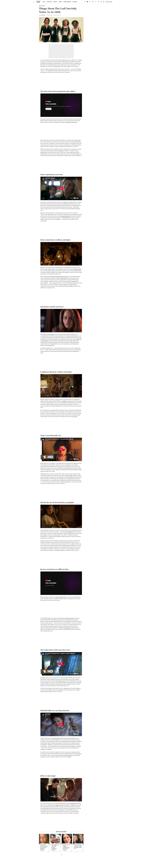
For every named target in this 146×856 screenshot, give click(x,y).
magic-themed (64, 216)
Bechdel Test (73, 803)
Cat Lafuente (42, 15)
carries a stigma (50, 334)
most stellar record (58, 738)
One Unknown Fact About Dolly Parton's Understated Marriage (55, 847)
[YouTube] (87, 2)
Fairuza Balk (67, 627)
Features (74, 1)
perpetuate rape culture (71, 122)
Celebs (60, 1)
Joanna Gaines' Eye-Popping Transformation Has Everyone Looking (67, 847)
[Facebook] (85, 2)
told (69, 618)
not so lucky (74, 416)
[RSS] (104, 2)
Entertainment (67, 1)
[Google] (101, 2)
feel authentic (70, 531)
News (44, 1)
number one (58, 805)
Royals (55, 1)
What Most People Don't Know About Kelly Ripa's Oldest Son (78, 846)
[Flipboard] (93, 2)
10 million (64, 401)
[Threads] (98, 2)
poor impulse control (71, 475)
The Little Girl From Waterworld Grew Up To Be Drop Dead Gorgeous (43, 847)
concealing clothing (76, 269)
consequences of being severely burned (58, 276)
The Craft (64, 61)
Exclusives (49, 1)
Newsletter (110, 1)
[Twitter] (90, 2)
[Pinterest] (95, 2)
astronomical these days (60, 597)
